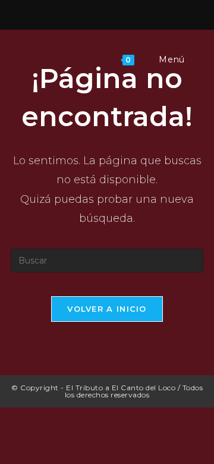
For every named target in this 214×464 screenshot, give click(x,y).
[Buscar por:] (195, 59)
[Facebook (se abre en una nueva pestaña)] (92, 13)
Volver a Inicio (107, 308)
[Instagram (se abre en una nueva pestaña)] (108, 13)
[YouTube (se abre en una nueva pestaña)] (123, 13)
